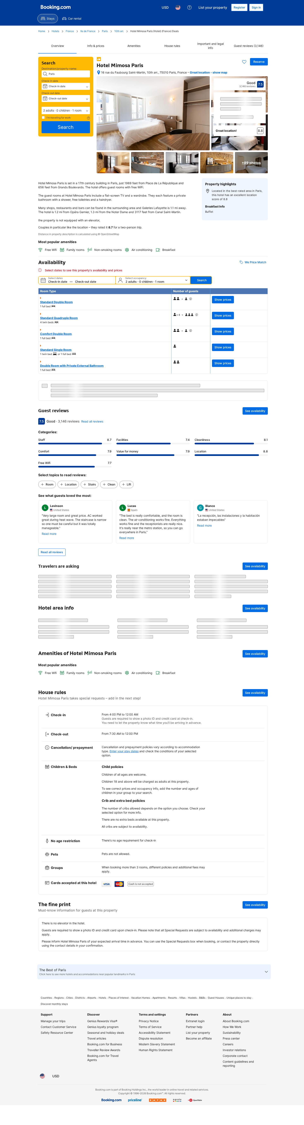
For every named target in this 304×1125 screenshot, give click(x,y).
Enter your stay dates (124, 801)
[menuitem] (47, 18)
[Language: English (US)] (178, 7)
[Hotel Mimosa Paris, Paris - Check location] (99, 72)
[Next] (263, 110)
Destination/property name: (59, 68)
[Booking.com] (56, 7)
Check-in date (50, 80)
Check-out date (51, 93)
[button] (66, 110)
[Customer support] (189, 7)
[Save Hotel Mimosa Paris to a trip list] (244, 62)
